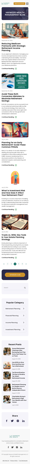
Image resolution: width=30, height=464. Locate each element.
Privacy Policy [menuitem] (14, 460)
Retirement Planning (13, 309)
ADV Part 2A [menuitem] (6, 460)
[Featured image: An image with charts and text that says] (15, 81)
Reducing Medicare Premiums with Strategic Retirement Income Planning (14, 47)
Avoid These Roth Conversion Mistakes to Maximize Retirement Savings (13, 97)
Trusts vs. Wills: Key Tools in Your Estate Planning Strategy (14, 237)
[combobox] (15, 289)
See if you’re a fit (19, 3)
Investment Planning (13, 329)
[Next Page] (26, 264)
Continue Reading (8, 68)
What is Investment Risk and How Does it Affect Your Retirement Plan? (13, 192)
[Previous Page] (4, 264)
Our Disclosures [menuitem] (23, 460)
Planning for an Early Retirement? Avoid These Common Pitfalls (14, 144)
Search (6, 287)
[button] (27, 3)
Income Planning (11, 322)
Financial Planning (12, 316)
